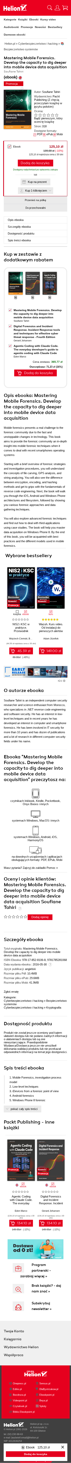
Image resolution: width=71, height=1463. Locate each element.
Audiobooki (11, 27)
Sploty (42, 1406)
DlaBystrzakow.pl (48, 1389)
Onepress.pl (19, 1383)
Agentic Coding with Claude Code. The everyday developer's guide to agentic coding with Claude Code (36, 349)
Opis (15, 219)
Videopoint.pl (20, 1400)
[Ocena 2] (40, 115)
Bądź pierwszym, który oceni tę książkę (48, 120)
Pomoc (51, 867)
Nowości (40, 27)
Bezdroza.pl (19, 1394)
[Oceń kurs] (15, 916)
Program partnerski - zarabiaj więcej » (35, 1270)
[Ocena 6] (56, 115)
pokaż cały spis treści (24, 1108)
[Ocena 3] (44, 115)
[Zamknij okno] (62, 1447)
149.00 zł (53, 651)
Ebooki (33, 19)
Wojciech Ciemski (18, 638)
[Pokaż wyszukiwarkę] (50, 8)
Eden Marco (20, 356)
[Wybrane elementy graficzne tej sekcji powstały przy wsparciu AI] (64, 681)
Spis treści (19, 240)
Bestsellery (55, 27)
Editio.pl (17, 1389)
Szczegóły (19, 226)
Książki (22, 19)
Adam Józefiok (51, 638)
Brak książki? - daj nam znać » (46, 1288)
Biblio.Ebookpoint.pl (24, 1411)
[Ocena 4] (48, 115)
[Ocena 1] (35, 115)
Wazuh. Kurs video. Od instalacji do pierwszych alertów (51, 628)
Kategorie (10, 19)
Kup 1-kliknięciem (36, 190)
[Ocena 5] (52, 115)
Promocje (27, 27)
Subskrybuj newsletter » (41, 1306)
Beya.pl (43, 1400)
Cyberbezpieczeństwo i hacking (23, 1000)
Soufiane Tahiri (51, 91)
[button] (63, 586)
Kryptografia (53, 1007)
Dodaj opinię (40, 917)
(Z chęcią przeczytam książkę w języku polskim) (48, 103)
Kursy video (48, 19)
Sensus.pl (44, 1383)
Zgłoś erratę (11, 991)
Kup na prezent (37, 181)
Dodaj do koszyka (35, 163)
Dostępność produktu (21, 233)
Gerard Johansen (23, 340)
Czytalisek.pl (20, 1406)
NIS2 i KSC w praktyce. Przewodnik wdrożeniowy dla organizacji (21, 631)
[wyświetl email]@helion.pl (25, 1437)
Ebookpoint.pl (46, 1394)
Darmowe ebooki (14, 34)
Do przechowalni (36, 207)
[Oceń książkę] (48, 115)
